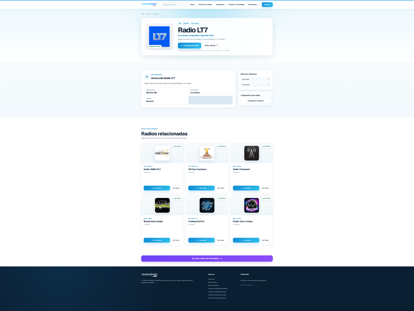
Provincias (252, 5)
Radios (149, 14)
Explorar (267, 5)
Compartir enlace (255, 101)
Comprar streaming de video (217, 295)
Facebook (255, 85)
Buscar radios (212, 282)
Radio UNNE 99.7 (152, 169)
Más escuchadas (213, 285)
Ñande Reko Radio (153, 221)
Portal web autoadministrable (217, 288)
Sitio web (255, 79)
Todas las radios (205, 5)
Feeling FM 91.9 (196, 221)
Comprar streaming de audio (217, 292)
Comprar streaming (236, 5)
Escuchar (158, 188)
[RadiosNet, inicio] (149, 4)
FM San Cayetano (197, 169)
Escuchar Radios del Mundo (217, 298)
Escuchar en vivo (191, 45)
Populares (220, 5)
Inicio (192, 5)
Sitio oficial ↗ (211, 45)
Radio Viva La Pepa (243, 221)
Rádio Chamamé (241, 169)
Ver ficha (176, 188)
